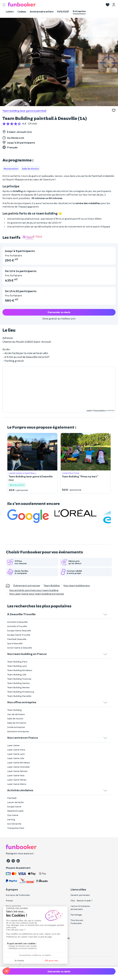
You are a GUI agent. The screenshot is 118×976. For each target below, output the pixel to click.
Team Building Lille (16, 674)
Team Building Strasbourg (20, 691)
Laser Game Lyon (16, 754)
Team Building (14, 710)
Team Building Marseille (19, 696)
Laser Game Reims (16, 784)
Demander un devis (59, 312)
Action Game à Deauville (19, 647)
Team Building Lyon (17, 666)
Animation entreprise (18, 731)
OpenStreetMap (99, 410)
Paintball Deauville (16, 639)
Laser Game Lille (15, 758)
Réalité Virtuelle (15, 810)
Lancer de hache (15, 802)
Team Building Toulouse (19, 678)
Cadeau (21, 11)
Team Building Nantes (18, 683)
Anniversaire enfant (42, 11)
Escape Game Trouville (18, 634)
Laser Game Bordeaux (18, 762)
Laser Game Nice (15, 775)
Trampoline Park (15, 828)
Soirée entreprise (16, 727)
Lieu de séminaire (16, 714)
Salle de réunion (15, 718)
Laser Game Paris (16, 749)
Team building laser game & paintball (24, 110)
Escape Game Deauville (19, 630)
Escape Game (14, 806)
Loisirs (10, 11)
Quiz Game (12, 815)
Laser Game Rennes (17, 771)
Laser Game (13, 745)
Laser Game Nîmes (16, 779)
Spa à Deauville (15, 643)
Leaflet (89, 410)
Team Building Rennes (18, 687)
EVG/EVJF (63, 11)
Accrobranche (14, 823)
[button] (107, 4)
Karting (11, 819)
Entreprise (79, 11)
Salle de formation (16, 722)
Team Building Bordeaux (19, 670)
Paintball (12, 798)
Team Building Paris (17, 661)
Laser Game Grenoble (18, 766)
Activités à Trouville (17, 626)
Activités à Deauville (17, 622)
